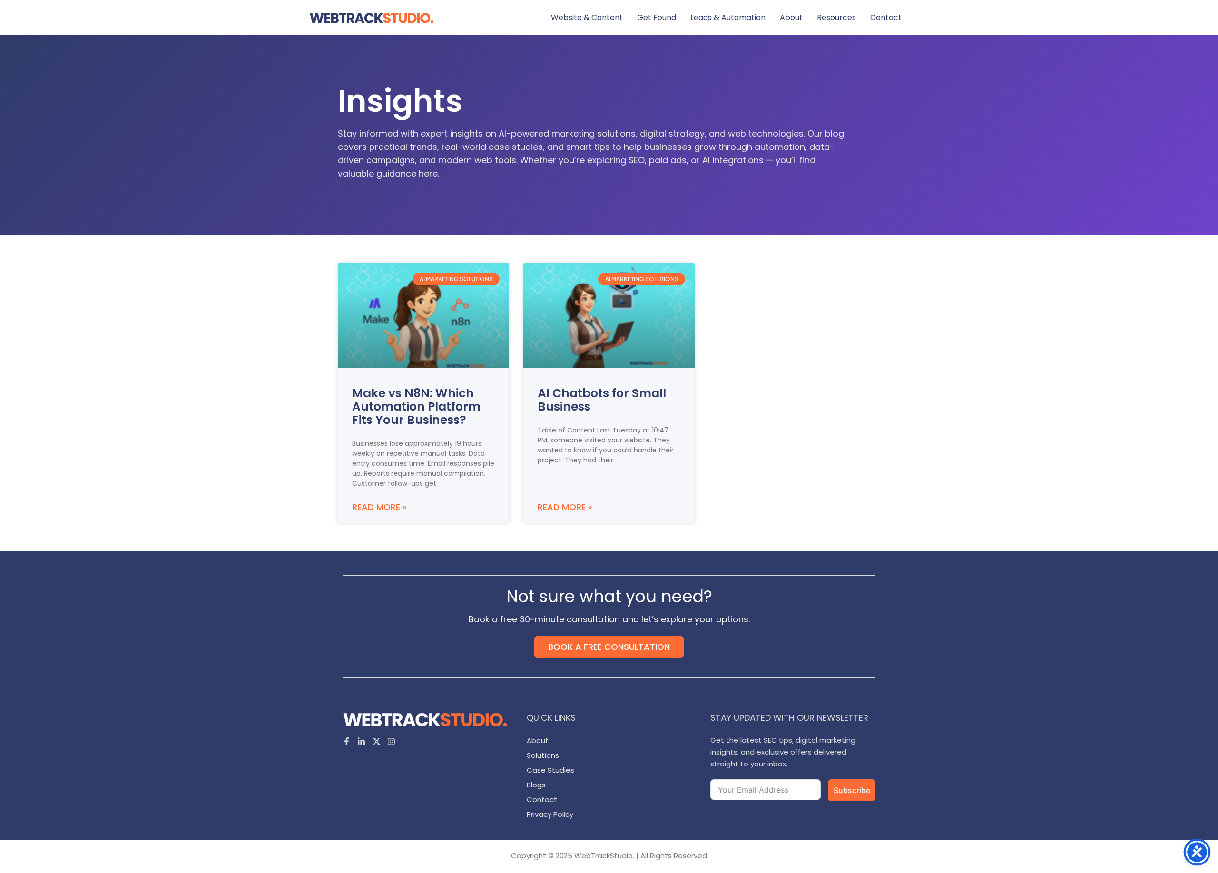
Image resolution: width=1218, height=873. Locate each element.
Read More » (379, 507)
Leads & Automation (728, 17)
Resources (836, 17)
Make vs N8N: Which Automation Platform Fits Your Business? (416, 406)
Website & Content (587, 17)
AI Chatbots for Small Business (602, 400)
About (791, 17)
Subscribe (852, 790)
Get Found (656, 17)
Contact (886, 17)
